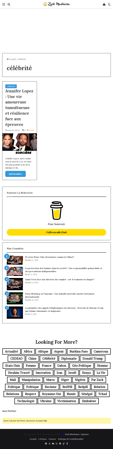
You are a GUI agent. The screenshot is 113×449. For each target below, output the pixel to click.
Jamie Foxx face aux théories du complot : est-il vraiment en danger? (59, 279)
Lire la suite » (15, 174)
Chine (32, 358)
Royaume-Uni (51, 394)
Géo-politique (81, 365)
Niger (65, 380)
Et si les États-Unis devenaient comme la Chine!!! (49, 257)
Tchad (102, 394)
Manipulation (31, 380)
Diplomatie (69, 358)
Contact (52, 439)
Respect (30, 394)
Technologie (25, 401)
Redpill (83, 387)
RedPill (67, 387)
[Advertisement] (56, 31)
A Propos (42, 439)
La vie (101, 372)
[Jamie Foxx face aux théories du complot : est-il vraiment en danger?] (15, 284)
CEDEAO (16, 358)
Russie (71, 394)
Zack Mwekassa (72, 434)
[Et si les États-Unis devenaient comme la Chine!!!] (15, 260)
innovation (43, 372)
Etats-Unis (12, 365)
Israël (72, 372)
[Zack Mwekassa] (56, 4)
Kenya (86, 372)
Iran (59, 372)
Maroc (50, 380)
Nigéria (80, 380)
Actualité (11, 351)
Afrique (43, 351)
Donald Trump (93, 358)
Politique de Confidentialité (70, 439)
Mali (13, 380)
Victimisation (66, 401)
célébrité (11, 86)
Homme (102, 365)
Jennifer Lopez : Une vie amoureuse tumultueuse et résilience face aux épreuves (19, 107)
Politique (14, 387)
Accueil (12, 59)
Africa (28, 351)
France (46, 365)
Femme (31, 365)
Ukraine (45, 401)
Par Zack (97, 380)
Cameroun (101, 351)
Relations (12, 394)
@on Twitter (9, 411)
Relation (99, 387)
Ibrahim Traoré (19, 372)
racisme (50, 387)
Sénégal (87, 394)
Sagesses (85, 434)
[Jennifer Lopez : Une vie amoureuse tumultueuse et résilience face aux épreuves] (19, 143)
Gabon (61, 365)
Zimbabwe (89, 401)
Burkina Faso (79, 351)
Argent (59, 351)
